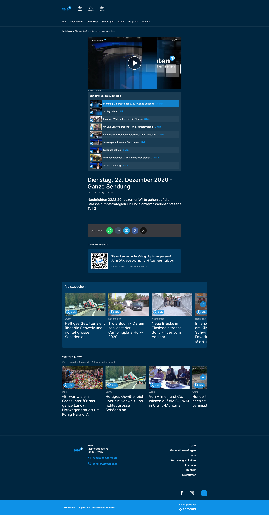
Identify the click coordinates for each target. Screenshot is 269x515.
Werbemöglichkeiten (183, 460)
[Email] (126, 230)
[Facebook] (135, 230)
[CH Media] (187, 508)
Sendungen (108, 21)
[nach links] (66, 304)
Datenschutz (70, 507)
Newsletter (189, 474)
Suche (121, 21)
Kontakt (191, 469)
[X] (143, 230)
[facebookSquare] (182, 493)
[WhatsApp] (109, 230)
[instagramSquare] (192, 493)
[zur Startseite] (66, 8)
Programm (133, 21)
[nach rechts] (203, 304)
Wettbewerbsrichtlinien (103, 507)
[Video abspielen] (134, 63)
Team (192, 445)
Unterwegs (92, 21)
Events (146, 21)
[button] (118, 230)
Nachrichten (76, 21)
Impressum (84, 507)
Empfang (190, 465)
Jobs (193, 455)
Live (64, 21)
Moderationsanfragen (183, 450)
